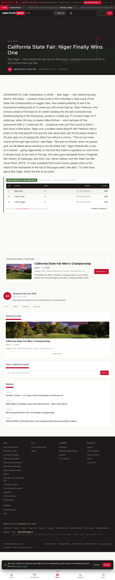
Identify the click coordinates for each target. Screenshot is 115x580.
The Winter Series (10, 484)
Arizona (42, 528)
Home (10, 41)
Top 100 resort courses (13, 488)
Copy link (36, 306)
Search (104, 373)
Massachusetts (102, 528)
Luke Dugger (20, 202)
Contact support (10, 510)
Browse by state (10, 451)
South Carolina (76, 528)
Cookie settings (105, 544)
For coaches (64, 459)
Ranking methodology (68, 451)
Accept (107, 565)
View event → (57, 354)
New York (33, 528)
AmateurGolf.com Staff (25, 69)
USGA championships (12, 470)
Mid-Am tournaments (12, 466)
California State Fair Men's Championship (28, 341)
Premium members (22, 209)
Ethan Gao (19, 191)
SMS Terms (77, 544)
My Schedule (8, 500)
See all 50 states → (26, 532)
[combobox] (57, 373)
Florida (16, 528)
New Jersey (89, 528)
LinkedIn (25, 306)
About (89, 459)
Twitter (15, 306)
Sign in (101, 13)
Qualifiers (7, 492)
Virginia (6, 532)
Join (109, 13)
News (15, 41)
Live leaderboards (38, 447)
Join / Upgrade (93, 451)
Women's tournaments (12, 463)
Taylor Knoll (19, 196)
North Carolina (62, 528)
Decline (97, 565)
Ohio (14, 532)
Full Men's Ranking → (99, 209)
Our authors (92, 463)
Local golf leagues (11, 455)
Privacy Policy (64, 544)
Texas (24, 528)
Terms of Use (50, 544)
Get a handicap (9, 496)
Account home (93, 455)
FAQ (5, 514)
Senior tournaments (11, 459)
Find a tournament (10, 447)
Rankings (63, 447)
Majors (6, 474)
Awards (62, 455)
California (7, 528)
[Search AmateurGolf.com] (71, 13)
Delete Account (90, 544)
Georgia (50, 528)
